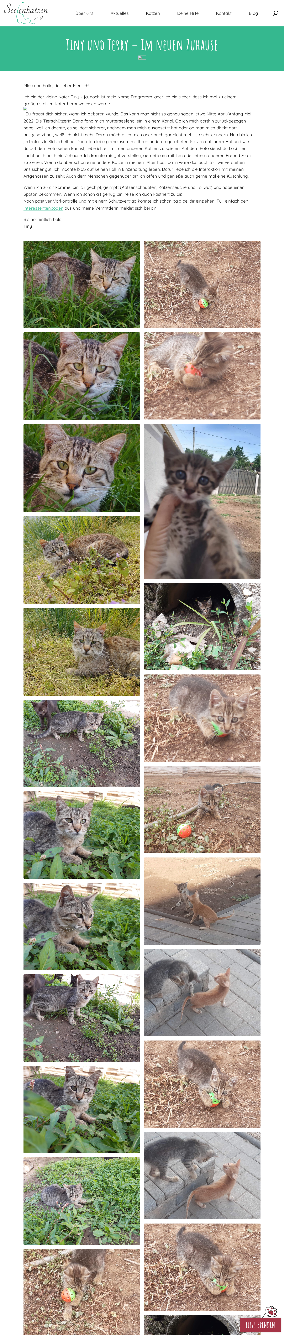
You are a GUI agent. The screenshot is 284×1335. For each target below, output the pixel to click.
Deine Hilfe (188, 13)
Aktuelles (120, 13)
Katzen (153, 13)
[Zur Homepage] (26, 13)
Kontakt (224, 13)
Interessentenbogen (43, 208)
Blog (253, 13)
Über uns (84, 13)
